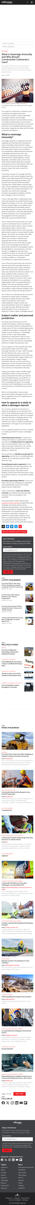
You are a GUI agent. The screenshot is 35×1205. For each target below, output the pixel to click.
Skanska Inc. (9, 796)
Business (5, 51)
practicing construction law (10, 503)
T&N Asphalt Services (12, 965)
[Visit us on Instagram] (12, 1102)
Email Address (8, 546)
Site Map (25, 1200)
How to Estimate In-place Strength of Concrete (10, 686)
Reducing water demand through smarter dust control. (16, 1002)
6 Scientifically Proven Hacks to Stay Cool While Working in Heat (12, 663)
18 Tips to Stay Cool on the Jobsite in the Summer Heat (11, 674)
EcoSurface (9, 758)
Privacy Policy (22, 569)
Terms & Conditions (15, 1200)
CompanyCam (7, 810)
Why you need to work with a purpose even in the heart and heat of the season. (17, 968)
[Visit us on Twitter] (8, 1102)
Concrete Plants (7, 994)
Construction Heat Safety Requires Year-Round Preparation (11, 596)
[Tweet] (16, 526)
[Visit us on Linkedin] (16, 1102)
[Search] (27, 2)
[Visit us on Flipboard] (25, 1102)
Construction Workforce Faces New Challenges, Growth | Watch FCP (12, 619)
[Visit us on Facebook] (3, 1102)
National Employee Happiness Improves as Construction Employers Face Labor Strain (17, 1077)
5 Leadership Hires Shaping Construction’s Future (16, 1032)
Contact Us (8, 1198)
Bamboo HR (9, 1080)
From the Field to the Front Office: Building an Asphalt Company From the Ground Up (12, 585)
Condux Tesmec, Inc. (11, 927)
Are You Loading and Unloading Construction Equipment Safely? (10, 652)
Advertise (17, 1198)
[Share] (7, 526)
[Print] (3, 526)
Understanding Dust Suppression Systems (16, 997)
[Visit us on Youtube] (21, 1102)
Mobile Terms (10, 569)
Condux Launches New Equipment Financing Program (17, 924)
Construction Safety (9, 659)
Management (6, 958)
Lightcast (5, 856)
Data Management (7, 808)
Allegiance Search (11, 1035)
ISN (6, 842)
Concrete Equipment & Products (12, 683)
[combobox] (17, 43)
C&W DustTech (10, 999)
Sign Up (8, 572)
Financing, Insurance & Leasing (11, 921)
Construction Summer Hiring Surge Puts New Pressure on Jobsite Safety (12, 608)
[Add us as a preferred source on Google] (20, 526)
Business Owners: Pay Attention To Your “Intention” (15, 962)
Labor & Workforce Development (12, 835)
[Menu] (31, 2)
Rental (4, 647)
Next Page (19, 1094)
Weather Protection (8, 790)
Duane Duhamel (7, 1049)
